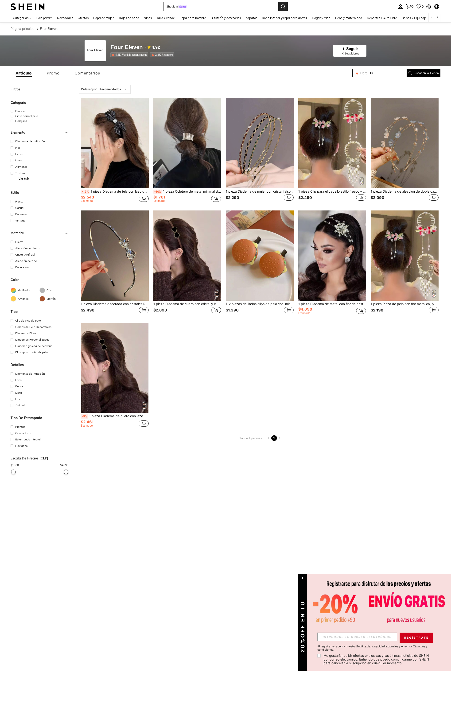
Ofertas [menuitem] (83, 18)
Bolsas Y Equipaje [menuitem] (414, 18)
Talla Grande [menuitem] (165, 18)
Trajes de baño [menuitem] (128, 18)
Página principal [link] (23, 29)
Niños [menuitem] (148, 18)
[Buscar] (283, 6)
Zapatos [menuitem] (251, 18)
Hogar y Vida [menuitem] (321, 18)
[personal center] (400, 6)
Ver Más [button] (24, 179)
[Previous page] (268, 438)
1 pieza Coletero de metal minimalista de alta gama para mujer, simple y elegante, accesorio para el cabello (187, 191)
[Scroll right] (437, 17)
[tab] (24, 73)
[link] (410, 6)
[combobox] (104, 89)
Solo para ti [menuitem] (44, 18)
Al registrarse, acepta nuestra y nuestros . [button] (372, 648)
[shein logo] (28, 6)
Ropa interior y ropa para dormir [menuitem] (284, 18)
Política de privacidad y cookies (377, 646)
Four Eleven (126, 47)
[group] (39, 111)
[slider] (13, 472)
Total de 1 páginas (249, 438)
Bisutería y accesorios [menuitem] (226, 18)
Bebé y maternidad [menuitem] (348, 18)
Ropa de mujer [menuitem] (103, 18)
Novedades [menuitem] (65, 18)
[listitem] (130, 54)
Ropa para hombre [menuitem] (192, 18)
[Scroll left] (431, 17)
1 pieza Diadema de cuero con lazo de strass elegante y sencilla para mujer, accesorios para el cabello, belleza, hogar (115, 416)
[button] (429, 6)
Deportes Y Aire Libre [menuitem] (382, 18)
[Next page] (280, 438)
